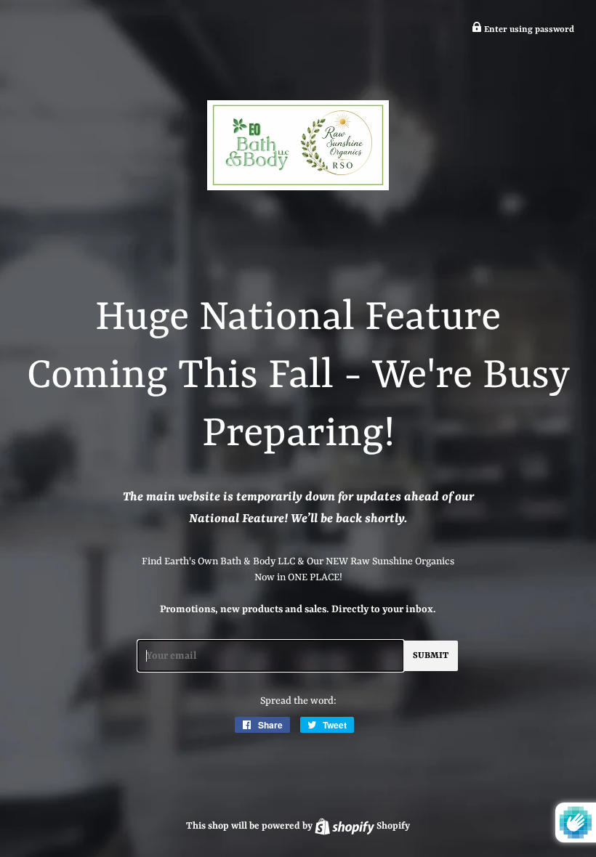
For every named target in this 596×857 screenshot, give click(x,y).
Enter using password (528, 30)
